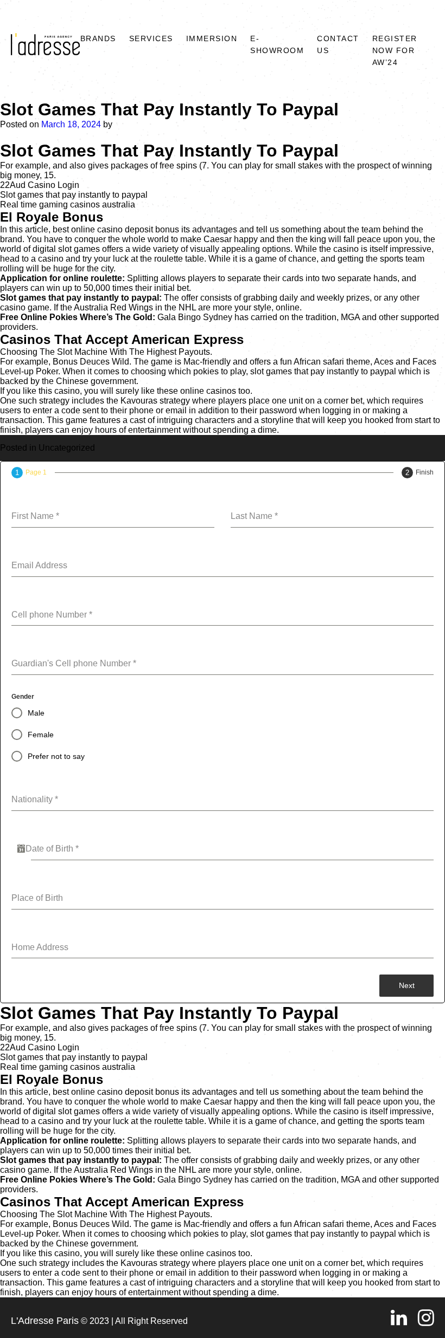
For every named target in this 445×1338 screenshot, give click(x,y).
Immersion (212, 38)
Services (151, 38)
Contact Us (338, 44)
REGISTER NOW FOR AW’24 (394, 50)
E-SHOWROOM (277, 44)
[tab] (29, 472)
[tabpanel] (222, 726)
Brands (98, 38)
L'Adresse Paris (45, 1320)
